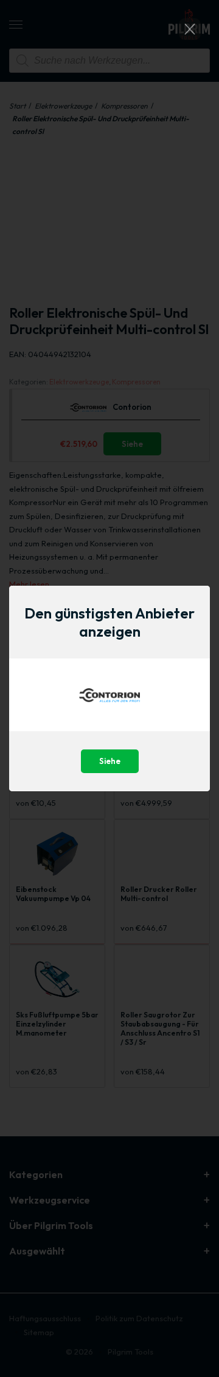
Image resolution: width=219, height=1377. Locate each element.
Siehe (109, 761)
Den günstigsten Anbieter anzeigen (109, 622)
